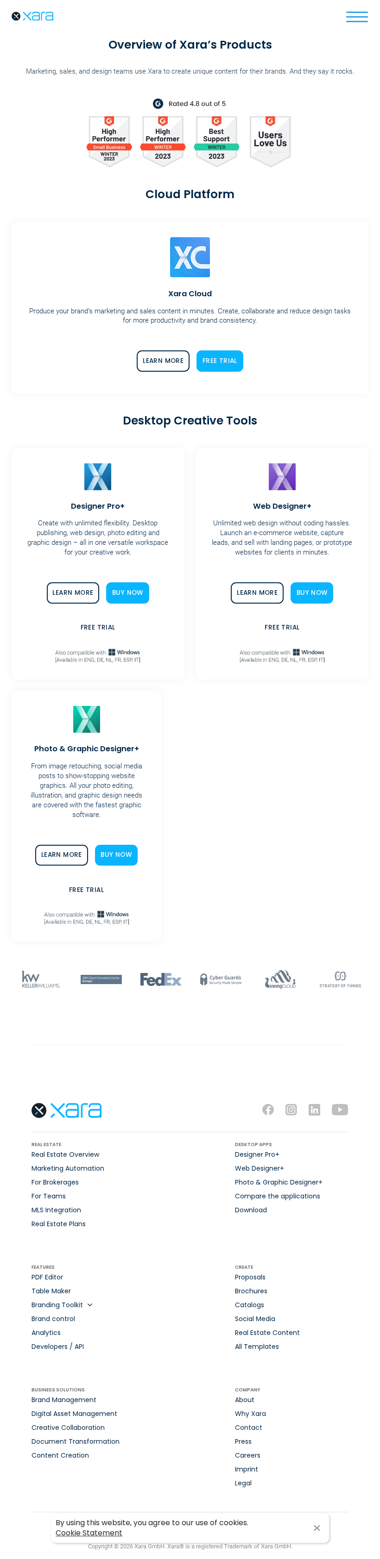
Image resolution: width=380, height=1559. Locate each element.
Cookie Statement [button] (89, 1533)
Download (251, 1210)
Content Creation (60, 1455)
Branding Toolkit (57, 1305)
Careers (247, 1455)
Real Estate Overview (65, 1154)
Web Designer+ (259, 1168)
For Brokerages (55, 1182)
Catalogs (249, 1305)
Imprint (246, 1469)
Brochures (251, 1291)
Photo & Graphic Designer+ (279, 1182)
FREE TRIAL (220, 360)
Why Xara (250, 1413)
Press (243, 1441)
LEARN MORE (163, 360)
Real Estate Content (267, 1332)
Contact (248, 1427)
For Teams (49, 1196)
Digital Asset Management (74, 1413)
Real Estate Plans (59, 1223)
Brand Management (64, 1399)
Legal (243, 1483)
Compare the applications (277, 1196)
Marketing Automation (68, 1168)
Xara (32, 16)
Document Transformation (76, 1441)
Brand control (53, 1318)
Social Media (255, 1318)
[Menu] (356, 16)
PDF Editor (47, 1277)
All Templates (257, 1346)
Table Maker (51, 1291)
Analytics (46, 1332)
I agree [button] (317, 1528)
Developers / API (58, 1346)
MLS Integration (56, 1210)
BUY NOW (127, 592)
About (244, 1399)
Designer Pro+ (257, 1154)
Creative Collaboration (68, 1427)
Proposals (250, 1277)
